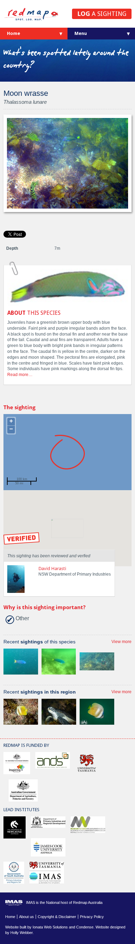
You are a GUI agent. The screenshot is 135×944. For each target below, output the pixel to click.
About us (26, 917)
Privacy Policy (92, 917)
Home (13, 33)
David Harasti (52, 568)
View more (121, 641)
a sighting (101, 13)
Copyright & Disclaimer (57, 917)
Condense (84, 927)
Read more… (20, 374)
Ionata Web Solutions (50, 927)
